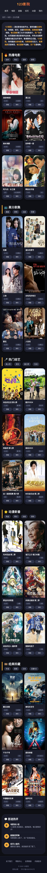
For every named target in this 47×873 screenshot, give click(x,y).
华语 (7, 669)
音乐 (17, 364)
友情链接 (28, 861)
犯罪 (32, 212)
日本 (24, 669)
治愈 (24, 516)
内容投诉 (38, 861)
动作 (7, 59)
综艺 (27, 11)
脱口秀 (26, 364)
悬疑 (7, 212)
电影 (13, 11)
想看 (7, 105)
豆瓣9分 (34, 669)
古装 (24, 212)
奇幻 (15, 516)
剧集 (20, 11)
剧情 (32, 59)
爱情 (15, 212)
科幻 (15, 59)
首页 (6, 11)
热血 (7, 516)
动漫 (34, 11)
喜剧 (24, 59)
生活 (36, 364)
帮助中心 (19, 861)
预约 (40, 11)
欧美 (15, 669)
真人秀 (8, 364)
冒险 (32, 516)
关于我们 (9, 861)
